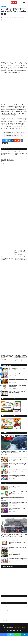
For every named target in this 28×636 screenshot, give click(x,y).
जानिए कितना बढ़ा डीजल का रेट (14, 135)
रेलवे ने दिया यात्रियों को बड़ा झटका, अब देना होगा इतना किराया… (20, 251)
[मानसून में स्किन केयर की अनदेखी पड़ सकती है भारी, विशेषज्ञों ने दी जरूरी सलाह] (4, 493)
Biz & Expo (3, 6)
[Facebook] (3, 140)
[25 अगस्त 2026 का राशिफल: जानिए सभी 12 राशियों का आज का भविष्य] (4, 393)
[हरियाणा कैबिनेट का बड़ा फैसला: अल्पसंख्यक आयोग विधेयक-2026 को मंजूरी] (4, 459)
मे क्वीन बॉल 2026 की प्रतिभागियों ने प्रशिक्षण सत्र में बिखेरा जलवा (18, 503)
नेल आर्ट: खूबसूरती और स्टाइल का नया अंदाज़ (18, 486)
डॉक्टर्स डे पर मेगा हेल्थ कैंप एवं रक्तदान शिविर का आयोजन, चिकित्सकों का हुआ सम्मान (12, 498)
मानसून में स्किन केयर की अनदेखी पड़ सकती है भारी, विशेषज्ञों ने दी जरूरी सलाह (18, 492)
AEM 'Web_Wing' (5, 17)
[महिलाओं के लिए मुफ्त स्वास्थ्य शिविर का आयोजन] (4, 510)
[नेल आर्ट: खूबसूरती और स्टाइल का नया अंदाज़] (4, 488)
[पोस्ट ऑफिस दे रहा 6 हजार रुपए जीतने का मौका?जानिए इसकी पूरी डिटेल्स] (7, 305)
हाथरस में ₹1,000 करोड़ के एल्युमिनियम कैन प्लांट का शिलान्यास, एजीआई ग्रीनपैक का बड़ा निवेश (18, 560)
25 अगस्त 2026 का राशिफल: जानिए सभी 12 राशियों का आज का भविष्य (17, 392)
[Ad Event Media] (14, 2)
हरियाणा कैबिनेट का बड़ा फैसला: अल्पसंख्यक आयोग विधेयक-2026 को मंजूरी (18, 458)
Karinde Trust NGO (6, 618)
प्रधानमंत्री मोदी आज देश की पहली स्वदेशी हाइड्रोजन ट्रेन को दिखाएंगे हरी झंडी (17, 476)
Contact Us (4, 620)
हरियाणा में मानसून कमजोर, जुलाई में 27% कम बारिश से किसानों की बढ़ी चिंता (14, 452)
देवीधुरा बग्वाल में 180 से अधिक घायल (16, 374)
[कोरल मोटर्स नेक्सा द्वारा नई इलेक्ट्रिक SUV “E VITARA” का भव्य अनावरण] (4, 554)
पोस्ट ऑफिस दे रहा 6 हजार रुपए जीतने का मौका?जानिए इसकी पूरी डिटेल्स (7, 357)
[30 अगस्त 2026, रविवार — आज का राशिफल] (4, 370)
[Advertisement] (14, 48)
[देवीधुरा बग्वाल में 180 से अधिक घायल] (4, 375)
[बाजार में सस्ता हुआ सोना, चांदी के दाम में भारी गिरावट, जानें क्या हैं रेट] (7, 154)
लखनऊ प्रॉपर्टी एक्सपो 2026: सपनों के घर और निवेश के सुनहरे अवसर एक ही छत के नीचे (17, 542)
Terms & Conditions (6, 612)
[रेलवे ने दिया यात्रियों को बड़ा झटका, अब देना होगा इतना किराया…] (21, 200)
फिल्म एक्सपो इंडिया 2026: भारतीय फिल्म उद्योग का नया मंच (17, 386)
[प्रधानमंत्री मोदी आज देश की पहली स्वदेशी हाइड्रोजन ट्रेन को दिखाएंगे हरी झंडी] (4, 477)
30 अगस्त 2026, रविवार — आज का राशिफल (18, 368)
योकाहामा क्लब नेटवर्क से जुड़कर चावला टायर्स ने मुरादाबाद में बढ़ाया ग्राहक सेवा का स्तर (14, 535)
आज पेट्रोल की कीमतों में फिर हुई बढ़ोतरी (14, 132)
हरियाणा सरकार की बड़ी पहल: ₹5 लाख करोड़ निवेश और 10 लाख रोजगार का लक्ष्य (18, 470)
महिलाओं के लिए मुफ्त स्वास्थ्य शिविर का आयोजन (17, 509)
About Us (4, 608)
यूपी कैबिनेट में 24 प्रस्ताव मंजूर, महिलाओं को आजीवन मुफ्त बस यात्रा (18, 380)
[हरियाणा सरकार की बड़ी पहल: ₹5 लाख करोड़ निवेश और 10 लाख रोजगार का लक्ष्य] (4, 471)
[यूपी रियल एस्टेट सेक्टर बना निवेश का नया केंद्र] (4, 549)
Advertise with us (5, 614)
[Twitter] (6, 140)
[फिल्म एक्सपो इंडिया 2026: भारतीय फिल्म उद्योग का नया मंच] (4, 387)
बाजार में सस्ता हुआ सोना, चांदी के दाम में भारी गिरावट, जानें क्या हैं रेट (7, 161)
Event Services (5, 616)
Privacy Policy (5, 610)
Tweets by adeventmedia (6, 599)
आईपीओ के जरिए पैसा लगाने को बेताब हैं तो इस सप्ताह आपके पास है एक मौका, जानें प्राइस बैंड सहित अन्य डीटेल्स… (21, 357)
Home (3, 606)
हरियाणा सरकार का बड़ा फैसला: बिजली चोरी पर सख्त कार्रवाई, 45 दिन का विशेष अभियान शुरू (17, 465)
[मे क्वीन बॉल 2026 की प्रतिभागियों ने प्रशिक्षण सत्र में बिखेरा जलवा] (4, 504)
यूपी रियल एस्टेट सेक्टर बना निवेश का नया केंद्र (17, 548)
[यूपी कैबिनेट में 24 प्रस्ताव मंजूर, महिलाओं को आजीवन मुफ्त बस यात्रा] (4, 381)
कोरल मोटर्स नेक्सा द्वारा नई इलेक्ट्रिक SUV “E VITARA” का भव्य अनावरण (18, 553)
